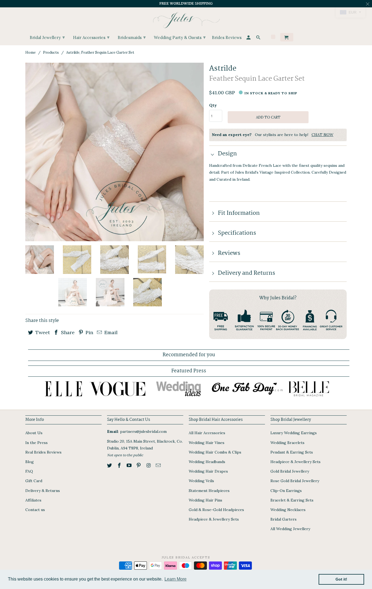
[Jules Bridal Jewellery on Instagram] (149, 465)
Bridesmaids (132, 37)
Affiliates (33, 500)
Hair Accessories (91, 37)
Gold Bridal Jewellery (289, 471)
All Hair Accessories (207, 432)
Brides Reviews (227, 37)
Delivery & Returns (42, 490)
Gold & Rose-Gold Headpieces (216, 509)
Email (110, 332)
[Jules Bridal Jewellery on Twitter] (110, 465)
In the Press (36, 442)
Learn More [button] (175, 579)
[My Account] (248, 38)
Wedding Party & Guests (180, 37)
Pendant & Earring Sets (291, 452)
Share (67, 332)
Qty (213, 105)
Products (51, 52)
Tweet (42, 332)
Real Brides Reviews (43, 452)
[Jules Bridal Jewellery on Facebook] (120, 465)
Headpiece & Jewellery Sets (214, 519)
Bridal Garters (283, 519)
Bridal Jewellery (47, 37)
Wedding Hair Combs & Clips (215, 452)
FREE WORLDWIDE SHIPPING (186, 4)
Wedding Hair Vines (206, 442)
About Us (33, 432)
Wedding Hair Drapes (208, 471)
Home (30, 52)
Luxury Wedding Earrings (293, 432)
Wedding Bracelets (287, 442)
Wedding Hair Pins (205, 500)
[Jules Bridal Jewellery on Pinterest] (139, 465)
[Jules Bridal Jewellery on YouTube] (130, 465)
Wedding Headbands (207, 461)
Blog (29, 461)
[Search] (258, 38)
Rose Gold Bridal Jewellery (294, 480)
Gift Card (33, 480)
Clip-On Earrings (286, 490)
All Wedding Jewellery (290, 528)
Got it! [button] (341, 579)
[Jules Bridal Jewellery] (186, 18)
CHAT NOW (322, 134)
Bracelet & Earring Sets (291, 500)
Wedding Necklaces (288, 509)
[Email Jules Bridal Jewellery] (159, 465)
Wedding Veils (201, 480)
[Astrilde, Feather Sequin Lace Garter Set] (114, 152)
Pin (88, 332)
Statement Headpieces (209, 490)
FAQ (29, 471)
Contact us (35, 509)
